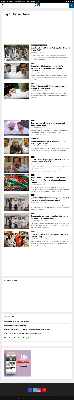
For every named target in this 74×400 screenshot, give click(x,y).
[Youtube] (44, 390)
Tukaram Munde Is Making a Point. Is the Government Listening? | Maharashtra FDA (28, 329)
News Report (44, 45)
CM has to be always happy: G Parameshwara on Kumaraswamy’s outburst (50, 160)
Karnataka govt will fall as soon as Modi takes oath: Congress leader (49, 142)
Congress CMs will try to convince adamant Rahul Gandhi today (48, 124)
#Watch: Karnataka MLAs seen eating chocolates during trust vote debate (50, 87)
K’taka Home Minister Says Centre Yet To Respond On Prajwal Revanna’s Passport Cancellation (47, 68)
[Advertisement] (37, 30)
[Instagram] (39, 390)
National (38, 45)
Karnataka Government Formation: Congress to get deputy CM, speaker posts (49, 217)
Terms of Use (18, 1)
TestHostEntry (35, 90)
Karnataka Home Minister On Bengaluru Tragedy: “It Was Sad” (50, 49)
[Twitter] (35, 390)
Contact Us (32, 1)
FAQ (38, 1)
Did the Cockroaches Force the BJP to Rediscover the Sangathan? (23, 333)
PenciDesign (53, 398)
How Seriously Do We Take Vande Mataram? (17, 321)
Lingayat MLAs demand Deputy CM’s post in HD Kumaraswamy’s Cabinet (50, 235)
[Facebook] (30, 390)
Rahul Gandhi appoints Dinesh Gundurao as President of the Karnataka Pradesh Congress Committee (49, 180)
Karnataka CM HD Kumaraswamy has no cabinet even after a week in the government (50, 199)
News (32, 138)
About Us (3, 1)
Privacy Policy (10, 1)
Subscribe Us (25, 1)
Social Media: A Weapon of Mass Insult (15, 325)
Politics (32, 63)
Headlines (33, 45)
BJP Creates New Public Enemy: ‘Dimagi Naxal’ (17, 338)
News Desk (34, 52)
